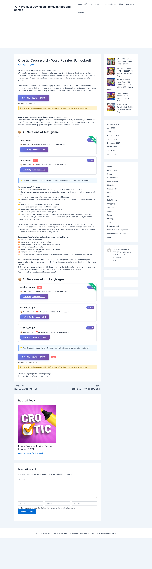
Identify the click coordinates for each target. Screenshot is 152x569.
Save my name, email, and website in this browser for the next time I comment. (48, 508)
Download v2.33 (38, 150)
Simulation (111, 207)
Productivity (112, 189)
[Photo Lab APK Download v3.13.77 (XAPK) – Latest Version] (111, 96)
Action (109, 166)
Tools (109, 222)
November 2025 (113, 124)
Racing (110, 196)
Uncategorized (113, 226)
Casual (110, 174)
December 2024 (113, 143)
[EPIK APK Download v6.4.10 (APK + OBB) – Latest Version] (111, 61)
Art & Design (112, 170)
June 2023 (111, 154)
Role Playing (112, 200)
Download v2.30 (38, 170)
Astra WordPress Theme (110, 533)
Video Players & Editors (116, 233)
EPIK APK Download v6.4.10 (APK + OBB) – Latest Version (125, 61)
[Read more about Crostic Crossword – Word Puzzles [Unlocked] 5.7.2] (37, 424)
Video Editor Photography (117, 230)
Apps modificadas (85, 4)
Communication (113, 178)
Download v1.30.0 (39, 337)
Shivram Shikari (119, 250)
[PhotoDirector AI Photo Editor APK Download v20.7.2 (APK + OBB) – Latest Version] (111, 82)
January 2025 (112, 139)
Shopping (111, 204)
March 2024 (112, 147)
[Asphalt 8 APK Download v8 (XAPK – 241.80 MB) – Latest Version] (111, 107)
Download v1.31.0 (39, 317)
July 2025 (111, 128)
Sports (110, 215)
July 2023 (111, 150)
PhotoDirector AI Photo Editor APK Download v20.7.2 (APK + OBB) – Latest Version (120, 85)
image (97, 4)
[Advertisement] (76, 32)
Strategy (110, 219)
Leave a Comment (24, 453)
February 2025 (113, 135)
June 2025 (111, 132)
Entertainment (112, 181)
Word (34, 453)
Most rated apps (109, 4)
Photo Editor (112, 185)
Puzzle (109, 193)
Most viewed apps (126, 4)
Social (109, 211)
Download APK (38, 98)
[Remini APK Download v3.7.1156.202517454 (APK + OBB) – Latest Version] (111, 71)
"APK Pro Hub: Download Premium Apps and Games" (42, 8)
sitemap (81, 12)
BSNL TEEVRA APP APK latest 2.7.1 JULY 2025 (122, 252)
